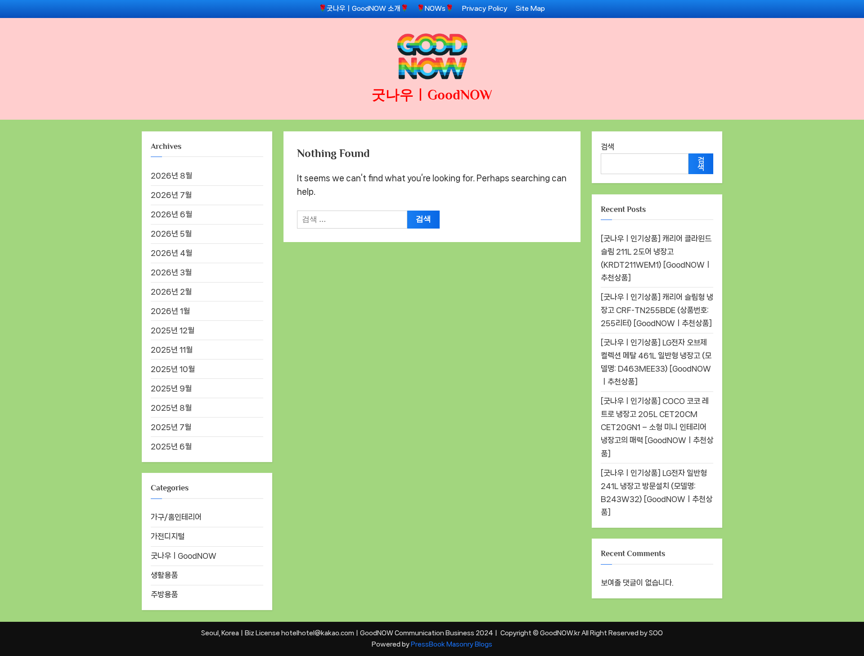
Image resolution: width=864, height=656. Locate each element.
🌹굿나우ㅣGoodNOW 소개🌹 (364, 8)
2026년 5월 (171, 233)
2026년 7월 (171, 195)
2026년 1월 (170, 311)
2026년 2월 (171, 292)
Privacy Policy (485, 8)
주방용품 (164, 594)
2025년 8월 (171, 408)
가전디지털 (167, 536)
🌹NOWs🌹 (435, 8)
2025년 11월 (172, 350)
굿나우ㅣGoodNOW (432, 95)
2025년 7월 (171, 427)
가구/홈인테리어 (176, 517)
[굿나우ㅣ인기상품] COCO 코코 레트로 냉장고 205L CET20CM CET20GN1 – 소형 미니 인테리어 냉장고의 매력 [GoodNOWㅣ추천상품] (657, 427)
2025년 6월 (171, 446)
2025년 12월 (172, 330)
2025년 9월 (171, 388)
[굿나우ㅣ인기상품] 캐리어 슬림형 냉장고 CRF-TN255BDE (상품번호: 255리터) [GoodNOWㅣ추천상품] (657, 310)
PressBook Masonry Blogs (451, 644)
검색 (607, 147)
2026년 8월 (171, 175)
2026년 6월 (171, 214)
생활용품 (164, 575)
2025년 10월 (173, 369)
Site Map (530, 8)
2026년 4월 (171, 253)
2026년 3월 (171, 272)
